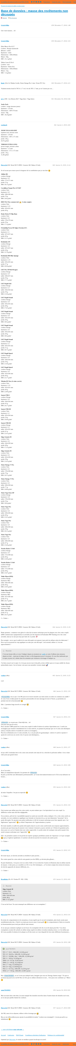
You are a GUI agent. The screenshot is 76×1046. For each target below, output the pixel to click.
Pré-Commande (67, 2)
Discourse (12, 1039)
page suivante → (18, 1029)
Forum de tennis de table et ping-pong (13, 6)
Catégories (11, 1035)
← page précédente (7, 1029)
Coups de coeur (56, 2)
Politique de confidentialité (56, 1035)
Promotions (46, 2)
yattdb (44, 654)
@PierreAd (4, 722)
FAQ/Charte (19, 1035)
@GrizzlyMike (5, 696)
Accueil (3, 1035)
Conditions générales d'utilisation (35, 1035)
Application (66, 1044)
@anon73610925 (9, 975)
